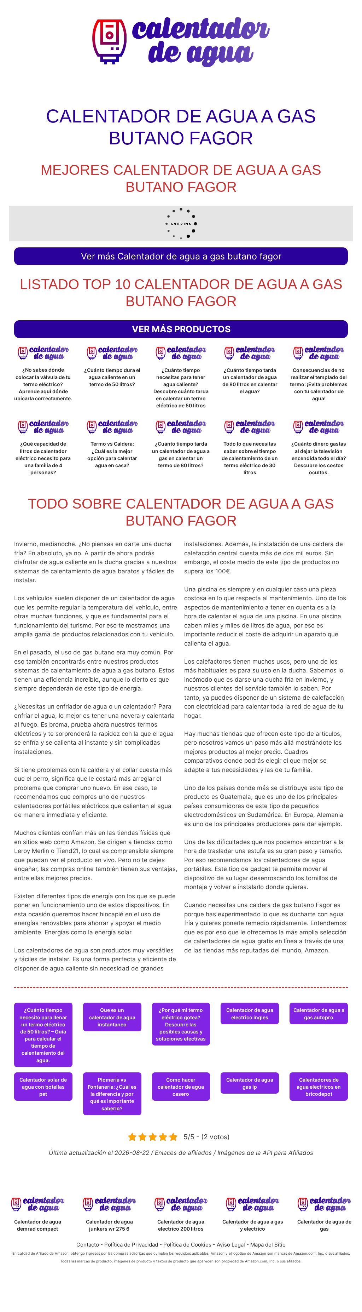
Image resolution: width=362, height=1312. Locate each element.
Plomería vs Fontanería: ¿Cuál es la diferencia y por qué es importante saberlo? (112, 1094)
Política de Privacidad (131, 1244)
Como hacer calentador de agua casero (181, 1087)
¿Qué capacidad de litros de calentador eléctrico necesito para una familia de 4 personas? (43, 458)
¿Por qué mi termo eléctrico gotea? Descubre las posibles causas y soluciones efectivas (181, 1024)
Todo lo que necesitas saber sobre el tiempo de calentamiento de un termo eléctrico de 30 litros (250, 458)
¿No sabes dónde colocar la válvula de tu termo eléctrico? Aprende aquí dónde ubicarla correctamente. (43, 384)
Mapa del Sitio (268, 1244)
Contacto (87, 1244)
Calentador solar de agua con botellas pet (43, 1087)
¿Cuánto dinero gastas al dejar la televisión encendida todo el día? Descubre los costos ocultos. (318, 458)
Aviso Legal (231, 1244)
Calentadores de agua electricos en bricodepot (319, 1087)
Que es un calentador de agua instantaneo (112, 1017)
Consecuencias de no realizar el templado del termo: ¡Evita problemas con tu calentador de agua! (319, 384)
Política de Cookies (187, 1244)
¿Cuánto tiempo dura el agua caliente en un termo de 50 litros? (112, 377)
